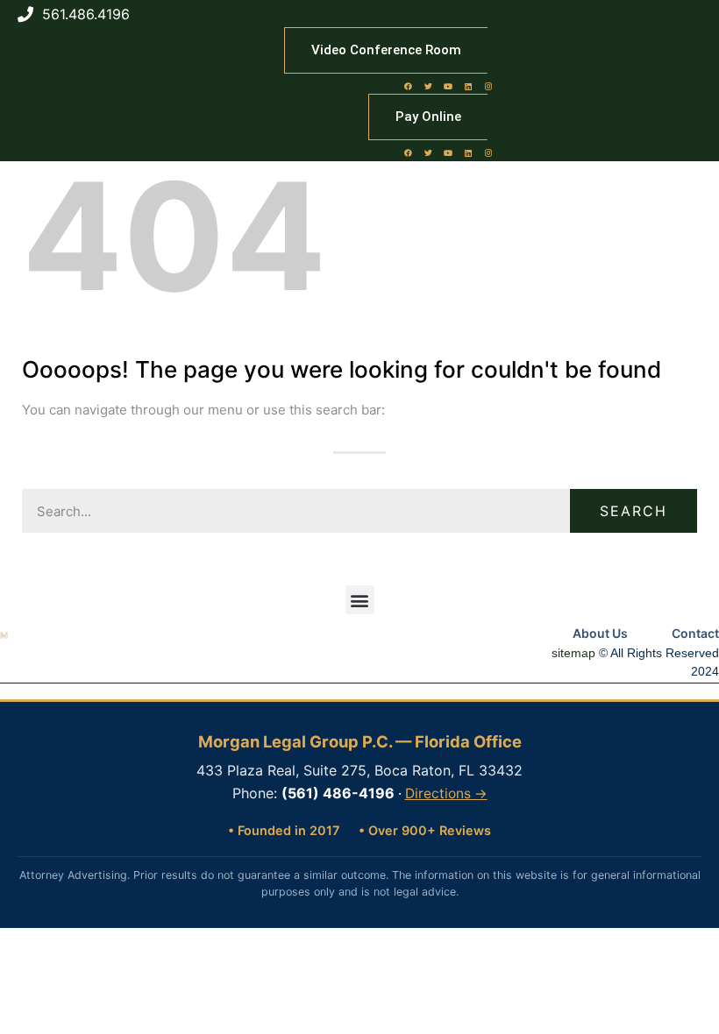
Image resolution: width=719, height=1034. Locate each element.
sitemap (573, 653)
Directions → (446, 793)
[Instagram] (488, 86)
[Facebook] (408, 86)
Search (633, 511)
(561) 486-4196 (338, 793)
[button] (359, 599)
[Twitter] (428, 86)
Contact (695, 633)
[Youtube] (448, 86)
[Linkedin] (468, 86)
